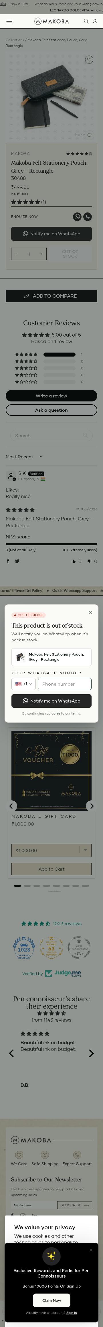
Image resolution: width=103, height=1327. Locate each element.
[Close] (90, 612)
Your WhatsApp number (46, 673)
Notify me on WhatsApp (55, 701)
